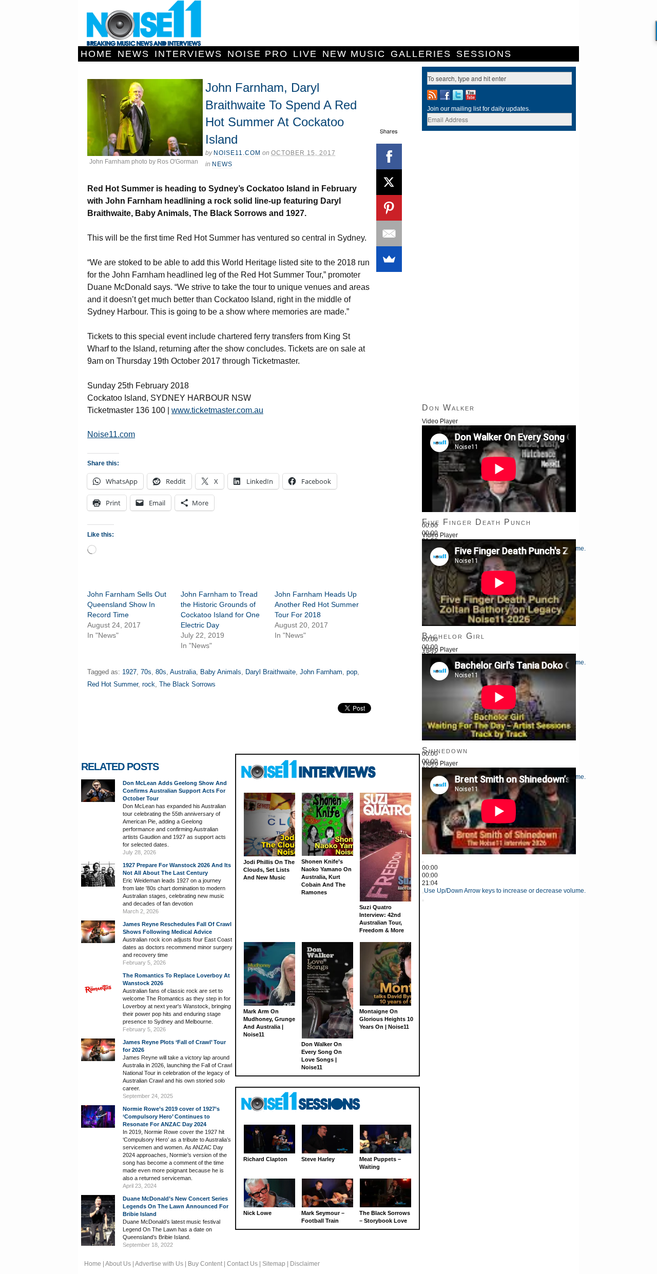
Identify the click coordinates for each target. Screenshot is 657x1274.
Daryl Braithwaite (270, 672)
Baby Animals (220, 672)
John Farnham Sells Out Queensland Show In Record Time (126, 604)
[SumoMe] (389, 259)
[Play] (423, 862)
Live (305, 54)
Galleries (421, 54)
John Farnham (321, 672)
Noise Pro (257, 54)
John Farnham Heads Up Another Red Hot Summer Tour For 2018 (317, 604)
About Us (118, 1263)
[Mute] (423, 893)
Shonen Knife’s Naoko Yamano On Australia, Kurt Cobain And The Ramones (326, 876)
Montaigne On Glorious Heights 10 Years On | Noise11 (386, 1019)
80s (161, 672)
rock (148, 684)
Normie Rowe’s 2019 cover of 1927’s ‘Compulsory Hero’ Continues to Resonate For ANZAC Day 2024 (171, 1116)
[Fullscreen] (423, 900)
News (133, 54)
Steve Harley (318, 1159)
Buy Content (205, 1263)
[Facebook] (389, 156)
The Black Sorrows (187, 684)
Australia (183, 672)
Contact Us (242, 1263)
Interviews (188, 54)
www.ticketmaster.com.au (217, 410)
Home (96, 54)
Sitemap (273, 1263)
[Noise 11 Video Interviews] (309, 769)
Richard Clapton (265, 1159)
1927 (129, 672)
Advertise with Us (159, 1263)
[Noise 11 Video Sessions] (309, 1102)
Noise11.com (237, 152)
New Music (353, 54)
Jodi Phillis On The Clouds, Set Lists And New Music (269, 869)
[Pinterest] (389, 208)
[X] (389, 182)
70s (146, 672)
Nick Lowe (257, 1213)
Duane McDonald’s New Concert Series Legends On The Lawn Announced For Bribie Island (175, 1206)
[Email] (389, 233)
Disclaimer (305, 1263)
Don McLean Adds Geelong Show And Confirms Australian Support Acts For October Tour (175, 790)
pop (351, 672)
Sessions (484, 54)
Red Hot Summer (112, 684)
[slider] (505, 890)
